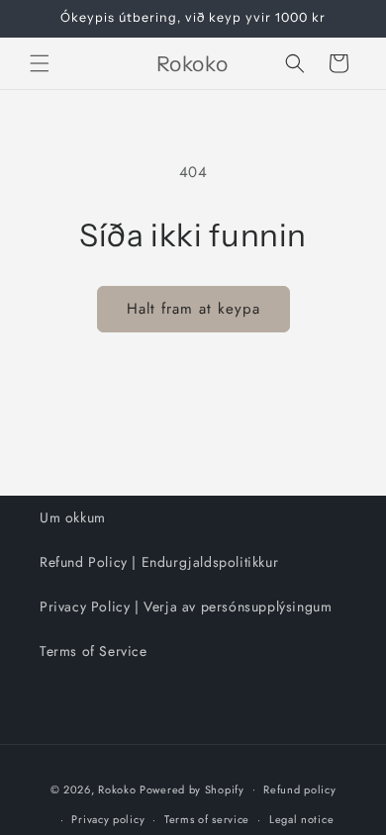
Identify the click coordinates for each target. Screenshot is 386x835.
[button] (39, 63)
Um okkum (73, 517)
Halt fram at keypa (193, 309)
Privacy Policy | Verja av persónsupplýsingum (186, 606)
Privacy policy (108, 819)
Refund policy (299, 789)
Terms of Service (93, 651)
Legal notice (301, 819)
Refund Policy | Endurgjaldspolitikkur (159, 562)
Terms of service (206, 819)
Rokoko (117, 788)
